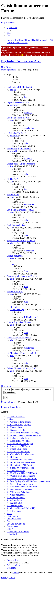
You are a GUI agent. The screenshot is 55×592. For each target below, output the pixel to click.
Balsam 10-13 (13, 194)
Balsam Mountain (15, 256)
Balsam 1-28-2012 (15, 291)
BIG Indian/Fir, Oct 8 (16, 133)
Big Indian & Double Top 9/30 (20, 210)
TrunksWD (29, 204)
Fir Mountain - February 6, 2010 (21, 353)
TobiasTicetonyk (17, 309)
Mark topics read (8, 69)
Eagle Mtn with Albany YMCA (21, 240)
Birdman (28, 112)
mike (26, 143)
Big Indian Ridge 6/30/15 (18, 117)
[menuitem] (9, 32)
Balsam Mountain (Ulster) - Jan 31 (22, 368)
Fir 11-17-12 (12, 179)
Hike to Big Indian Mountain (20, 322)
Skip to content (8, 22)
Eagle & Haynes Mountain (19, 337)
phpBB (15, 572)
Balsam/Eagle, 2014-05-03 (19, 148)
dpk (11, 166)
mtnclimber (29, 128)
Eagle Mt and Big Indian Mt (19, 87)
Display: (7, 389)
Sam (26, 271)
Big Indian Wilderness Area (21, 61)
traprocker (14, 105)
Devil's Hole (12, 307)
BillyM (13, 89)
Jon (25, 97)
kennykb (13, 151)
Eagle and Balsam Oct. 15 (18, 102)
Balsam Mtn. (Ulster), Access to (21, 164)
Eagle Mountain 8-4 (16, 225)
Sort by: (27, 389)
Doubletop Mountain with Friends (22, 276)
